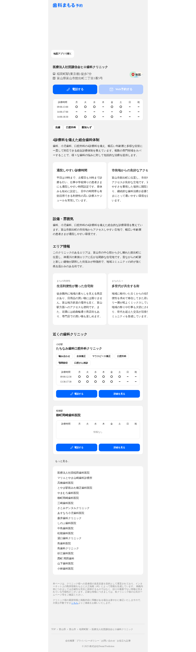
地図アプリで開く (62, 53)
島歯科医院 (64, 543)
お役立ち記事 (124, 640)
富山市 (72, 629)
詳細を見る (119, 393)
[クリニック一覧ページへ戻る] (68, 5)
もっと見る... (62, 461)
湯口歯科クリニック (69, 538)
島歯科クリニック (68, 548)
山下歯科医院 (65, 563)
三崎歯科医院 (65, 503)
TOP (53, 629)
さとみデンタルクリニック (73, 508)
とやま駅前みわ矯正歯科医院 (74, 487)
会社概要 (69, 640)
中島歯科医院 (65, 528)
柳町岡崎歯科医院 (68, 415)
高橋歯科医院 (65, 482)
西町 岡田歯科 (65, 558)
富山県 (62, 629)
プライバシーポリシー (87, 640)
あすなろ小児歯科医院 (70, 513)
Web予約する (123, 89)
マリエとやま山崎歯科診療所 (74, 477)
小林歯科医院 (65, 568)
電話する (78, 89)
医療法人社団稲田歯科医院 (73, 472)
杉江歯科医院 (65, 553)
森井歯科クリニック (69, 518)
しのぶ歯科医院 (66, 523)
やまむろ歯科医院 (68, 493)
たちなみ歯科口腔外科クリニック (79, 348)
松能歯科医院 (65, 533)
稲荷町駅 (83, 629)
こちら (74, 602)
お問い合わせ (108, 640)
